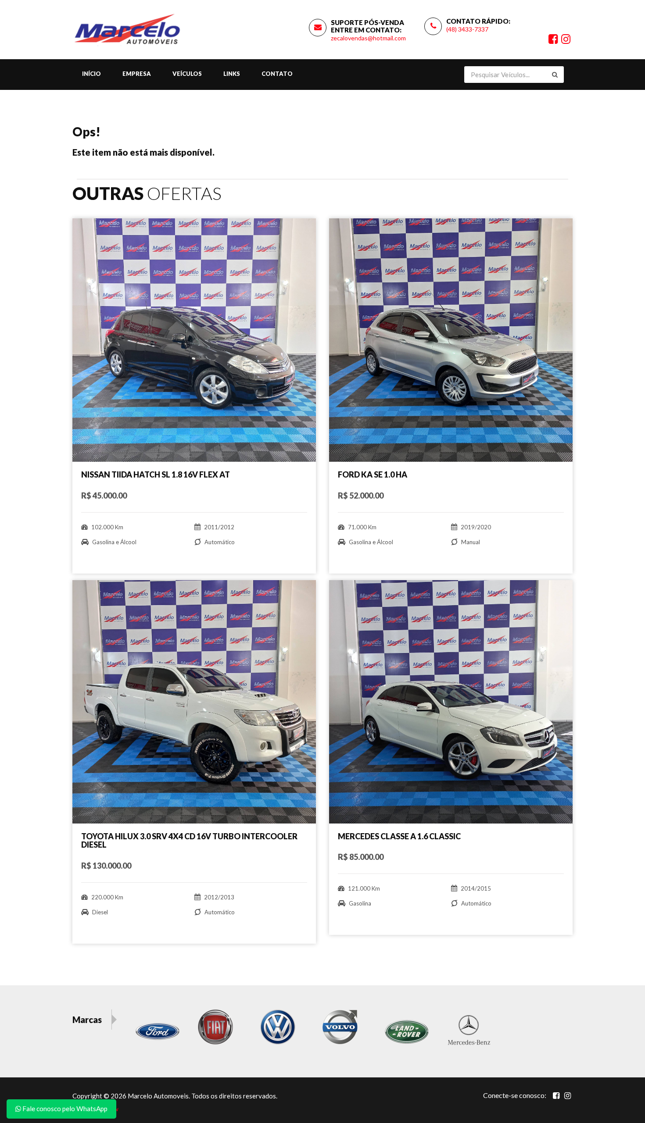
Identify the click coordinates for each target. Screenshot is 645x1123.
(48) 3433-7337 (467, 29)
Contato (277, 73)
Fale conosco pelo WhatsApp (64, 1108)
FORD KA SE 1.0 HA (372, 474)
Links (231, 73)
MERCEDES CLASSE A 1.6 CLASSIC (399, 836)
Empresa (136, 73)
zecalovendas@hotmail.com (368, 38)
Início (91, 73)
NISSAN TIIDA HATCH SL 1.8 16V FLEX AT (155, 474)
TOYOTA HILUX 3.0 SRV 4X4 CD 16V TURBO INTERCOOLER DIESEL (189, 840)
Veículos (187, 73)
